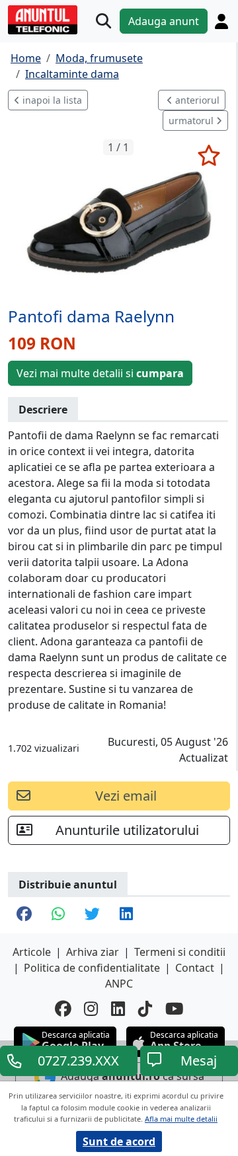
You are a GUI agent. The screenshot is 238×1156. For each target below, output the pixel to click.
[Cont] (221, 21)
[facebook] (63, 1009)
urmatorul (192, 120)
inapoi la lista (51, 100)
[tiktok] (145, 1009)
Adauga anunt (163, 21)
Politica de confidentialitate (92, 967)
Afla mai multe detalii (181, 1119)
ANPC (119, 983)
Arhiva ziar (92, 952)
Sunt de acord (119, 1141)
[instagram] (91, 1009)
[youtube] (174, 1009)
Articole (32, 952)
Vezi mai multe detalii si (100, 373)
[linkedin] (118, 1009)
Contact (194, 967)
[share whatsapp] (58, 915)
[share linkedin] (126, 915)
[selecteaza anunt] (208, 155)
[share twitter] (92, 915)
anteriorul (196, 100)
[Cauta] (103, 21)
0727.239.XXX (78, 1060)
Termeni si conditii (179, 952)
